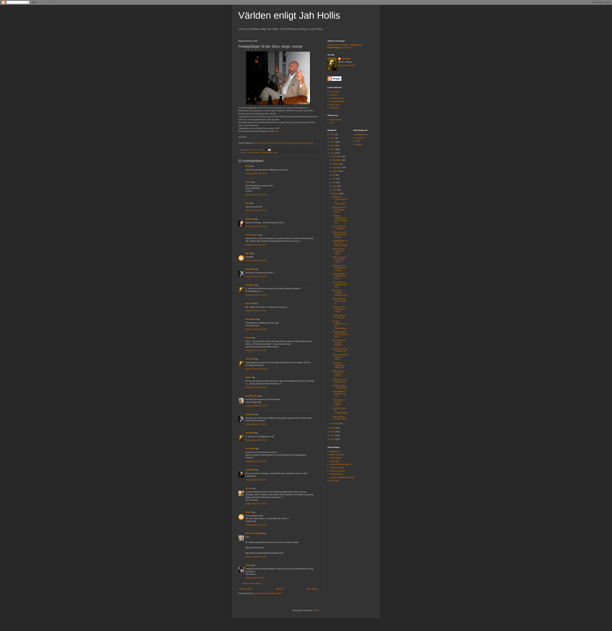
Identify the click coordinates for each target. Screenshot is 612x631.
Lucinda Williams (337, 101)
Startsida (279, 589)
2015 (332, 134)
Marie (248, 253)
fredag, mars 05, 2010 (254, 578)
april (335, 186)
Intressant (360, 138)
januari (336, 423)
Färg (287, 143)
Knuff (358, 141)
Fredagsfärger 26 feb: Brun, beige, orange (339, 243)
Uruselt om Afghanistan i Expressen (339, 365)
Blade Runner (336, 120)
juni (334, 179)
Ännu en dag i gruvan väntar (339, 417)
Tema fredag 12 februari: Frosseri (339, 342)
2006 (332, 439)
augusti (336, 171)
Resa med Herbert (253, 533)
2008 (332, 432)
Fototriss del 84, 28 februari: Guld (339, 209)
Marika (248, 565)
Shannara (249, 219)
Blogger (316, 610)
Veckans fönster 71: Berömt (339, 316)
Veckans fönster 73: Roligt (339, 227)
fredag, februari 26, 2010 (256, 173)
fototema (257, 152)
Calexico (334, 95)
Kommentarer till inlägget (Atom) (267, 593)
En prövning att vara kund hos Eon (339, 284)
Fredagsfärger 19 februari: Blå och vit (339, 276)
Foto (268, 143)
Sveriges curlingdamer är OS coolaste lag (339, 219)
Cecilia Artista (251, 396)
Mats (247, 203)
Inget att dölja (336, 458)
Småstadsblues (336, 474)
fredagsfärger (267, 152)
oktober (336, 164)
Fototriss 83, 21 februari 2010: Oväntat (339, 267)
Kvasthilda (250, 449)
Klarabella (250, 269)
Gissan (248, 512)
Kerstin (248, 488)
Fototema (281, 143)
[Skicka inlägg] (269, 150)
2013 (332, 142)
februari (336, 194)
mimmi (248, 338)
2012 (332, 146)
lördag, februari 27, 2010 (256, 504)
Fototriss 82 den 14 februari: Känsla (339, 309)
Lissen (248, 182)
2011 (332, 149)
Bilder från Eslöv (337, 455)
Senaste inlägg (245, 589)
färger (275, 152)
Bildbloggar (308, 143)
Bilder (262, 143)
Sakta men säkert (337, 471)
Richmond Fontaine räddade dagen (340, 292)
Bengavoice (335, 451)
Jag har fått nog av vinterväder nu (339, 301)
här (277, 131)
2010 (332, 153)
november (337, 160)
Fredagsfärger (296, 143)
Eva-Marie (250, 470)
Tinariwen (334, 108)
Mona (247, 166)
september (337, 167)
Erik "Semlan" (251, 235)
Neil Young (334, 105)
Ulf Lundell (334, 480)
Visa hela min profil (346, 65)
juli (334, 175)
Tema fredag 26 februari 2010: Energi (339, 234)
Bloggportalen (362, 134)
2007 (332, 435)
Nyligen (359, 144)
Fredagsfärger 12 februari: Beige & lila (339, 334)
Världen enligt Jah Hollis (289, 15)
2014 (332, 138)
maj (334, 182)
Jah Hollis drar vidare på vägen (338, 251)
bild (248, 152)
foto (251, 152)
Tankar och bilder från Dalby (342, 477)
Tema (273, 143)
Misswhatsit (250, 319)
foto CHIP (249, 303)
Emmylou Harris (337, 98)
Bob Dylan (334, 92)
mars (335, 190)
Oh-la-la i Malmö (337, 468)
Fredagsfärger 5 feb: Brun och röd (339, 393)
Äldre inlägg (312, 589)
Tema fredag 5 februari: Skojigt (338, 402)
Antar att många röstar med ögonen (339, 259)
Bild (257, 143)
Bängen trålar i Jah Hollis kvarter (338, 373)
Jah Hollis (249, 285)
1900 (332, 123)
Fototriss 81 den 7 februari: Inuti (340, 380)
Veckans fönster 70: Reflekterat (339, 386)
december (337, 156)
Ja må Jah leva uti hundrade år (340, 350)
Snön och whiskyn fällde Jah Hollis (340, 356)
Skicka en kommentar (251, 583)
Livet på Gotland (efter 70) (341, 464)
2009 (332, 428)
